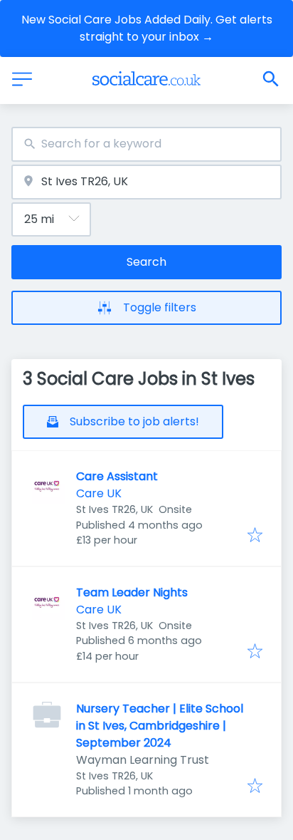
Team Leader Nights (132, 592)
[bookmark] (255, 536)
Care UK (99, 493)
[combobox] (146, 144)
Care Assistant (117, 476)
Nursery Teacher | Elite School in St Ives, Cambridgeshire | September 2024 (159, 725)
